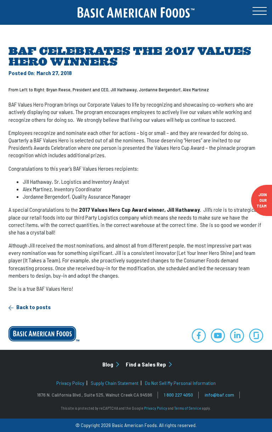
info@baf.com (219, 395)
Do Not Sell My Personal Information (180, 383)
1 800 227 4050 (178, 395)
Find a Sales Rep (146, 364)
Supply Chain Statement (114, 383)
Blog (108, 364)
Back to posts (33, 306)
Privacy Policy (70, 383)
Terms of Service (187, 408)
